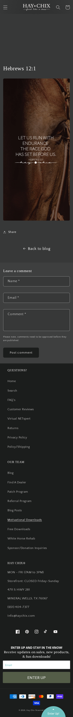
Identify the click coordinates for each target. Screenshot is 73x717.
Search (12, 390)
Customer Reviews (20, 409)
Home (11, 381)
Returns (13, 428)
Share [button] (12, 232)
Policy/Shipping (18, 446)
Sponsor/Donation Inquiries (27, 548)
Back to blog (39, 249)
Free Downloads (18, 529)
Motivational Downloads (24, 520)
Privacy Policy (17, 437)
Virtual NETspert (19, 418)
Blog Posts (14, 510)
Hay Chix (30, 710)
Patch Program (17, 491)
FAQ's (11, 400)
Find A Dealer (16, 482)
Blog (10, 473)
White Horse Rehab (21, 538)
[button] (5, 7)
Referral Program (19, 501)
